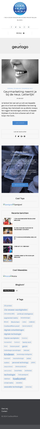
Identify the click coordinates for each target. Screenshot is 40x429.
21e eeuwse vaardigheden (15, 310)
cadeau (24, 322)
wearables (19, 383)
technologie (9, 374)
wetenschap (29, 386)
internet (26, 350)
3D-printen (8, 306)
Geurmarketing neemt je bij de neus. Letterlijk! (20, 93)
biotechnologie (25, 318)
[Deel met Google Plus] (21, 136)
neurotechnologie (18, 358)
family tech (27, 342)
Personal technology (14, 88)
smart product (7, 370)
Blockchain (15, 322)
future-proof (14, 346)
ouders (6, 362)
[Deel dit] (15, 136)
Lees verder (20, 123)
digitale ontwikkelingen (14, 330)
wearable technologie (13, 387)
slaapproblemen (8, 366)
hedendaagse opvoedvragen (12, 350)
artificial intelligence (25, 314)
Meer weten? (20, 185)
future (5, 346)
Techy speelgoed (23, 374)
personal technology (20, 363)
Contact (4, 411)
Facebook (17, 342)
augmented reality (11, 318)
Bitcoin (6, 322)
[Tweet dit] (18, 136)
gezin (24, 346)
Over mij (5, 409)
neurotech (7, 358)
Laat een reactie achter (20, 131)
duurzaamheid (7, 342)
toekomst (19, 378)
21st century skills (9, 314)
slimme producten (20, 366)
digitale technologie (12, 334)
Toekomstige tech (27, 88)
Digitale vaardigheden (11, 338)
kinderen (9, 354)
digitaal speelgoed (27, 326)
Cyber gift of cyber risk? (21, 246)
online (29, 358)
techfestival (28, 370)
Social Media (18, 370)
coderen (32, 322)
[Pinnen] (24, 136)
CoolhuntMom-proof (11, 326)
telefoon (7, 379)
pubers (33, 362)
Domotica (24, 338)
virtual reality (8, 383)
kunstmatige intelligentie (24, 354)
